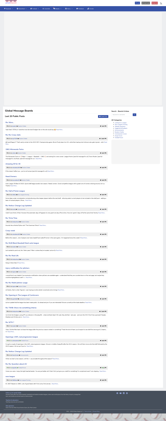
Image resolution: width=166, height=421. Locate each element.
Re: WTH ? (10, 322)
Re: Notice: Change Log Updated (19, 205)
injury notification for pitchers (17, 268)
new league (10, 376)
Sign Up (155, 3)
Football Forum (24, 340)
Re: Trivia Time (11, 218)
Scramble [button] (47, 9)
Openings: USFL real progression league (22, 337)
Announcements (21, 209)
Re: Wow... (10, 122)
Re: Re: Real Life (12, 255)
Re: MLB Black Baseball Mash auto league (22, 243)
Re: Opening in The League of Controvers (22, 295)
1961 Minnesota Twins (15, 149)
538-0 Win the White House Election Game (16, 407)
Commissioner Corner (121, 134)
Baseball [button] (8, 9)
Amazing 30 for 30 (13, 164)
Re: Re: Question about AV (16, 364)
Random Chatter (22, 126)
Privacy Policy (96, 411)
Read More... (59, 130)
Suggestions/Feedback (121, 128)
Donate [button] (91, 9)
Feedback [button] (81, 9)
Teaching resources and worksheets (15, 402)
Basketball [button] (22, 9)
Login (138, 3)
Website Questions (120, 126)
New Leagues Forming (23, 195)
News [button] (69, 9)
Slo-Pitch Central (32, 407)
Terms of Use (87, 411)
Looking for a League (24, 299)
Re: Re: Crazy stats (13, 135)
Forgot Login (146, 3)
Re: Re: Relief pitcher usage (16, 283)
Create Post (103, 116)
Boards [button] (57, 9)
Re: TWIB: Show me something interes (21, 308)
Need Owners (11, 176)
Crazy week (10, 230)
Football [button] (34, 9)
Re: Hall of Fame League (15, 191)
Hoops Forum (118, 136)
